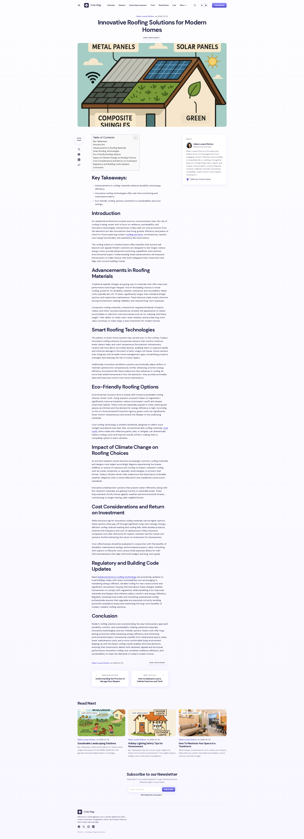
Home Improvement (151, 38)
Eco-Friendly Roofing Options (107, 154)
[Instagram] (88, 826)
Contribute (219, 5)
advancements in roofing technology (117, 577)
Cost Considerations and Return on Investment (115, 161)
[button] (79, 5)
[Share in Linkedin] (79, 159)
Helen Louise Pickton (203, 144)
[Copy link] (79, 165)
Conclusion (98, 167)
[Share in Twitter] (79, 149)
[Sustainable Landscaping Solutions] (101, 722)
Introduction (99, 144)
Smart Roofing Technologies (106, 151)
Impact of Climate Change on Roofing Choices (114, 157)
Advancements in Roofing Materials (109, 148)
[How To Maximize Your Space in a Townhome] (203, 722)
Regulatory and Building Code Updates (111, 164)
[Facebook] (79, 826)
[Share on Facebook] (79, 154)
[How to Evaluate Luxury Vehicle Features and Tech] (149, 679)
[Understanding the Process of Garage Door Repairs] (110, 679)
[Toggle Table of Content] (134, 138)
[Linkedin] (93, 826)
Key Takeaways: (100, 141)
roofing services (134, 234)
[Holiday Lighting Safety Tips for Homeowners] (152, 722)
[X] (83, 826)
